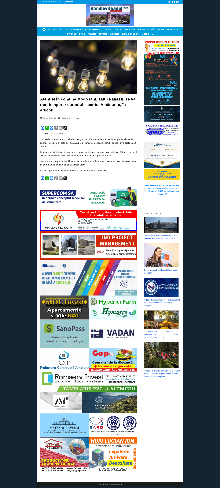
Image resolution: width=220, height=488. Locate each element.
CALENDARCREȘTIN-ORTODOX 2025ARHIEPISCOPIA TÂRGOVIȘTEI (162, 174)
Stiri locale (75, 118)
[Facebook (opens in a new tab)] (173, 2)
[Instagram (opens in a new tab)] (177, 2)
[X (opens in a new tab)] (169, 2)
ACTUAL (65, 118)
